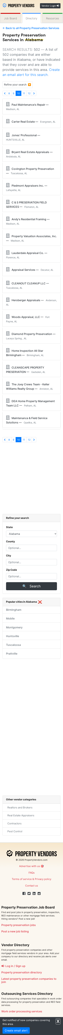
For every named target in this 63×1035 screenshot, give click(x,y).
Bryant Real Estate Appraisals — (30, 154)
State (9, 527)
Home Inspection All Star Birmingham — (25, 353)
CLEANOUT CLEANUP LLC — (28, 285)
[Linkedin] (34, 894)
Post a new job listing (15, 931)
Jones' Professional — (23, 137)
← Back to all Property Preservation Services (31, 28)
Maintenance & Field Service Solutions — (26, 420)
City (8, 555)
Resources (52, 18)
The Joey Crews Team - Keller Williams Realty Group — (29, 386)
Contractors (14, 823)
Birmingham (13, 609)
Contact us (31, 885)
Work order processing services (21, 1011)
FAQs (32, 872)
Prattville (11, 653)
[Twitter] (29, 894)
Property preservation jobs (18, 925)
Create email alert (16, 1030)
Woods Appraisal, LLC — (28, 319)
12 (29, 93)
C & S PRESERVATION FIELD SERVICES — (26, 204)
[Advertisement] (31, 479)
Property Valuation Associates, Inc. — (31, 238)
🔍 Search (31, 586)
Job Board (10, 18)
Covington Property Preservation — (30, 171)
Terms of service (22, 879)
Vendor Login (49, 5)
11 (24, 93)
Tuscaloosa (13, 644)
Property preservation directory (21, 972)
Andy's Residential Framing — (28, 221)
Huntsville (12, 636)
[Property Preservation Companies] (18, 5)
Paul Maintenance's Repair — (28, 107)
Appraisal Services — (31, 269)
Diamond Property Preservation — (31, 336)
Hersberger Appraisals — (31, 302)
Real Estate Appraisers (20, 815)
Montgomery (14, 627)
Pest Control (14, 831)
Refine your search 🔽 (17, 84)
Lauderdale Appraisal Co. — (27, 255)
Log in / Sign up (14, 966)
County (10, 541)
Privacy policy (43, 879)
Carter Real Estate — (33, 121)
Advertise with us (29, 866)
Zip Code (11, 569)
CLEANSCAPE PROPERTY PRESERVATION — (25, 370)
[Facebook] (24, 894)
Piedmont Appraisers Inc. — (27, 187)
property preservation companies (31, 978)
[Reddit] (39, 894)
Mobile (10, 618)
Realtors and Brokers (19, 807)
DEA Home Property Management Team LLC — (30, 403)
